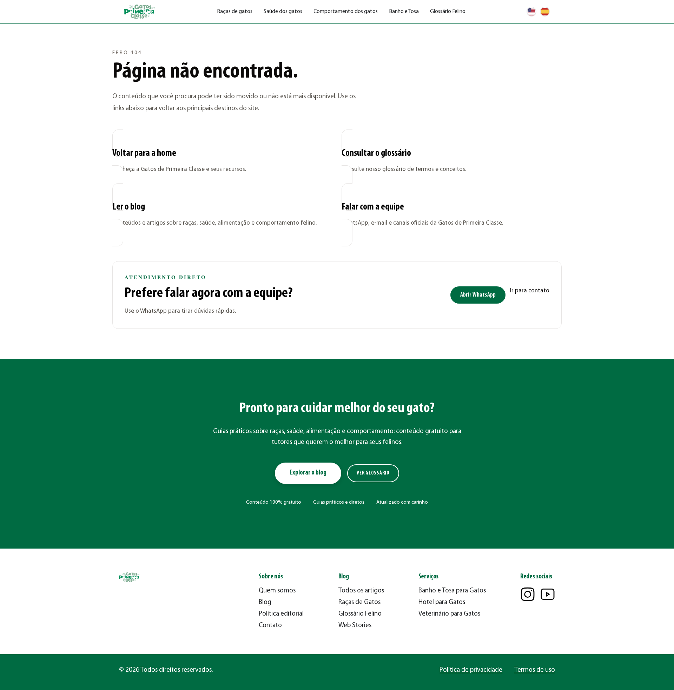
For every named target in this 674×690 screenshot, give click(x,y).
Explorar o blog (308, 473)
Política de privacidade (471, 670)
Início (118, 33)
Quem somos (277, 591)
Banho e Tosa (404, 11)
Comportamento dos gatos (345, 11)
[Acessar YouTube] (547, 594)
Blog (265, 602)
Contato (270, 625)
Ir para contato (529, 291)
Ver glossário (373, 473)
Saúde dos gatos (283, 11)
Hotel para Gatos (441, 602)
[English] (531, 11)
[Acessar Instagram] (527, 594)
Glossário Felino (447, 11)
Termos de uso (534, 670)
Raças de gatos (234, 11)
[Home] (140, 12)
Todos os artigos (361, 591)
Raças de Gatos (359, 602)
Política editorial (281, 614)
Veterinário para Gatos (449, 614)
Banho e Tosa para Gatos (452, 591)
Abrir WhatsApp (478, 295)
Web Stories (354, 625)
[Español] (545, 11)
